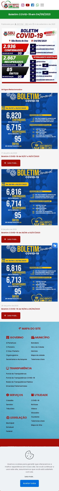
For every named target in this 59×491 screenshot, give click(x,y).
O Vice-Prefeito (12, 351)
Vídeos (34, 408)
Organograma (12, 355)
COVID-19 (35, 400)
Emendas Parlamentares (16, 386)
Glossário (35, 413)
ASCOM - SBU (23, 24)
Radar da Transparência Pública (19, 382)
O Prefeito (10, 347)
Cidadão (9, 400)
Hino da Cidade (37, 347)
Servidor (9, 404)
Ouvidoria (35, 417)
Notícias (34, 404)
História (34, 351)
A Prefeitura (11, 343)
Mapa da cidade (38, 355)
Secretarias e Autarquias (16, 359)
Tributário (10, 408)
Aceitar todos (29, 483)
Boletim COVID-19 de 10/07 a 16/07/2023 (20, 156)
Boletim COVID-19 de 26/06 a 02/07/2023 (20, 232)
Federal (9, 431)
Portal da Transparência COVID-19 (20, 378)
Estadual (10, 427)
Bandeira (35, 343)
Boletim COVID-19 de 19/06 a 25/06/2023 (20, 309)
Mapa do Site (36, 425)
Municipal (10, 423)
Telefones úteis (38, 359)
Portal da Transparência (16, 374)
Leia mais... (29, 476)
